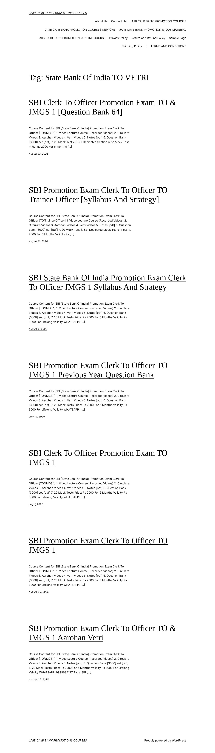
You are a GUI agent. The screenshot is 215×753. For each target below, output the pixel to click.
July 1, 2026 (36, 504)
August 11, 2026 (38, 241)
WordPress (179, 740)
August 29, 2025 (39, 591)
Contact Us (118, 21)
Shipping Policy (132, 46)
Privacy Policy (118, 38)
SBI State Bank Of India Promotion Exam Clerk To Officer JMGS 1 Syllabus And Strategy (107, 282)
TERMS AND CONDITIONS (168, 46)
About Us (101, 21)
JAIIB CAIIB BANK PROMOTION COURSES (158, 21)
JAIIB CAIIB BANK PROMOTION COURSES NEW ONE (80, 29)
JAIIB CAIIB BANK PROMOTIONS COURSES (58, 13)
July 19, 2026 (37, 416)
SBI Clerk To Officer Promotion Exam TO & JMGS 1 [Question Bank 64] (102, 107)
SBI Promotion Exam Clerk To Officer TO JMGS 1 (98, 545)
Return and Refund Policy (148, 38)
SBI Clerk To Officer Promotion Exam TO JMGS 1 (98, 457)
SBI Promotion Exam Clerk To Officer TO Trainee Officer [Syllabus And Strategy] (98, 195)
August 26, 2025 (39, 679)
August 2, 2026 (38, 328)
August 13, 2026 (38, 153)
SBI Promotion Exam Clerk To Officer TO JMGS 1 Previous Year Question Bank (98, 370)
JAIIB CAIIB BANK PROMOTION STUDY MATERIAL (152, 29)
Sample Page (177, 38)
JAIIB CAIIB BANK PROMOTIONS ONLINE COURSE (71, 38)
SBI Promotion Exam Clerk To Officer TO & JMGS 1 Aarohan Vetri (102, 633)
